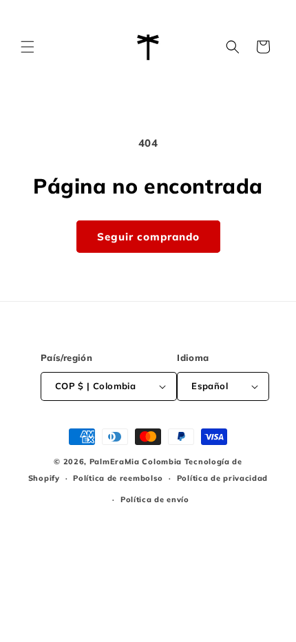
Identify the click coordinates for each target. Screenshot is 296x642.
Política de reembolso (118, 478)
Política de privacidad (222, 478)
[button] (27, 47)
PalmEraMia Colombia (135, 461)
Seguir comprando (148, 236)
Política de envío (154, 499)
